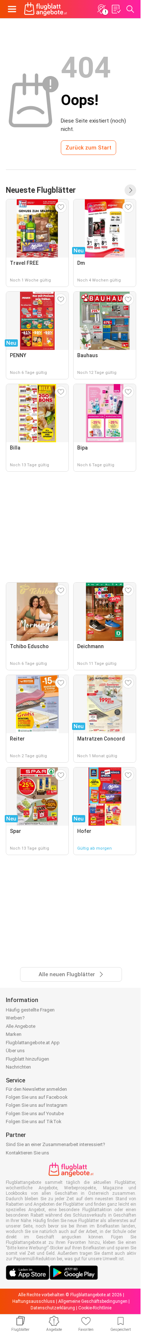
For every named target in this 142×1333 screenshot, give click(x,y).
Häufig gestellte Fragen (30, 1010)
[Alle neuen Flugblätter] (130, 190)
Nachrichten (18, 1067)
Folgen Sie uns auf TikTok (34, 1121)
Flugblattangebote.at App (33, 1042)
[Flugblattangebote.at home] (45, 9)
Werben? (15, 1018)
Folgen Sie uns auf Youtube (35, 1113)
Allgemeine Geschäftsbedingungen (92, 1301)
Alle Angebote (20, 1026)
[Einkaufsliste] (116, 9)
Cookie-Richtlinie (94, 1307)
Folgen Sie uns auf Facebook (37, 1097)
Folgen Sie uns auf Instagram (36, 1105)
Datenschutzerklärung (53, 1307)
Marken (13, 1034)
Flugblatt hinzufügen (27, 1059)
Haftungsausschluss (33, 1301)
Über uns (15, 1050)
